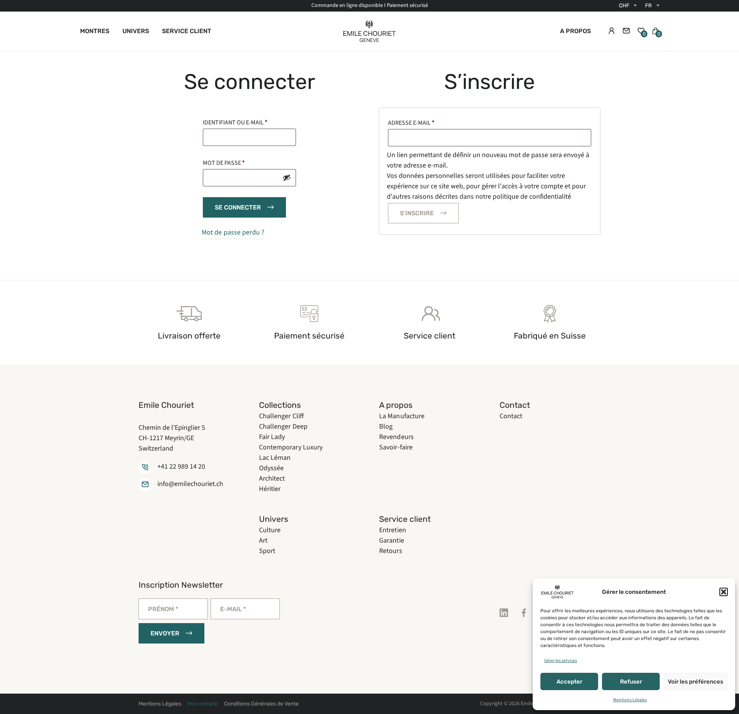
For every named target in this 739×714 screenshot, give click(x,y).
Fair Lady (272, 437)
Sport (267, 551)
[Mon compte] (611, 31)
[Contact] (626, 31)
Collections (280, 405)
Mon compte (202, 704)
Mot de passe (224, 163)
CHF (624, 5)
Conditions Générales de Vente (261, 704)
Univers (135, 31)
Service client (186, 31)
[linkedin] (504, 613)
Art (263, 540)
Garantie (391, 540)
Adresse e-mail (411, 123)
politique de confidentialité (532, 196)
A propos (575, 31)
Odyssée (271, 468)
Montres (94, 31)
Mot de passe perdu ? (233, 232)
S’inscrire (417, 213)
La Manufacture (402, 416)
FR (648, 5)
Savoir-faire (396, 447)
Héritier (270, 489)
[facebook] (524, 613)
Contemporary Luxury (291, 447)
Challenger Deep (283, 426)
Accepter (569, 681)
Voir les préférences (695, 681)
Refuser (631, 681)
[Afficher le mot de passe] (287, 177)
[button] (723, 592)
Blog (386, 426)
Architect (272, 478)
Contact (515, 405)
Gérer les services (560, 660)
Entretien (392, 530)
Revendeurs (396, 437)
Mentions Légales (630, 700)
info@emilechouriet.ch (190, 484)
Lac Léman (275, 458)
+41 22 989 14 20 (181, 466)
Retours (390, 551)
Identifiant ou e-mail (235, 122)
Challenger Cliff (281, 416)
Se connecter (238, 207)
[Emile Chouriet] (369, 31)
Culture (270, 530)
